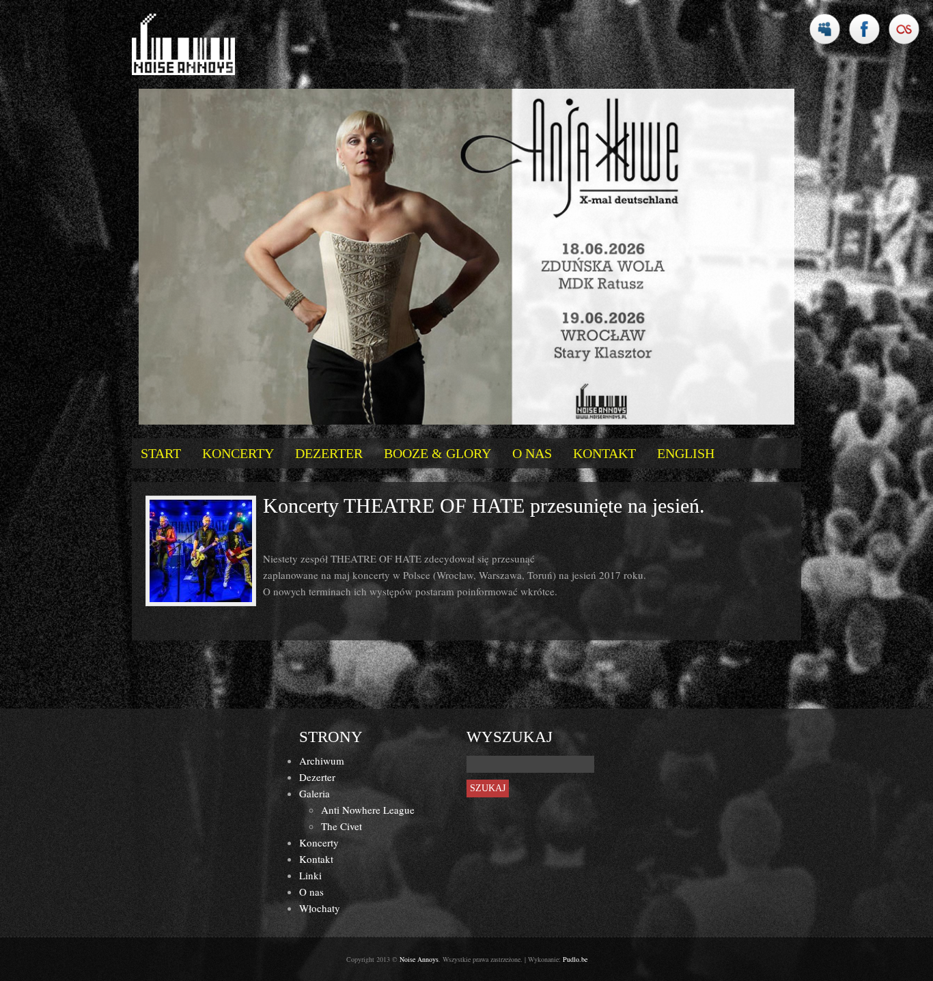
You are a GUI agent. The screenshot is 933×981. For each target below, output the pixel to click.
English (685, 453)
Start (161, 453)
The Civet (341, 826)
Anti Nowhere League (368, 809)
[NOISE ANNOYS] (183, 44)
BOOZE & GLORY (437, 453)
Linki (310, 875)
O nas (532, 453)
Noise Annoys (419, 959)
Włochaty (319, 908)
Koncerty (238, 453)
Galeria (314, 793)
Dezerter (329, 453)
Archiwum (321, 760)
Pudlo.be (575, 959)
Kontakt (604, 453)
